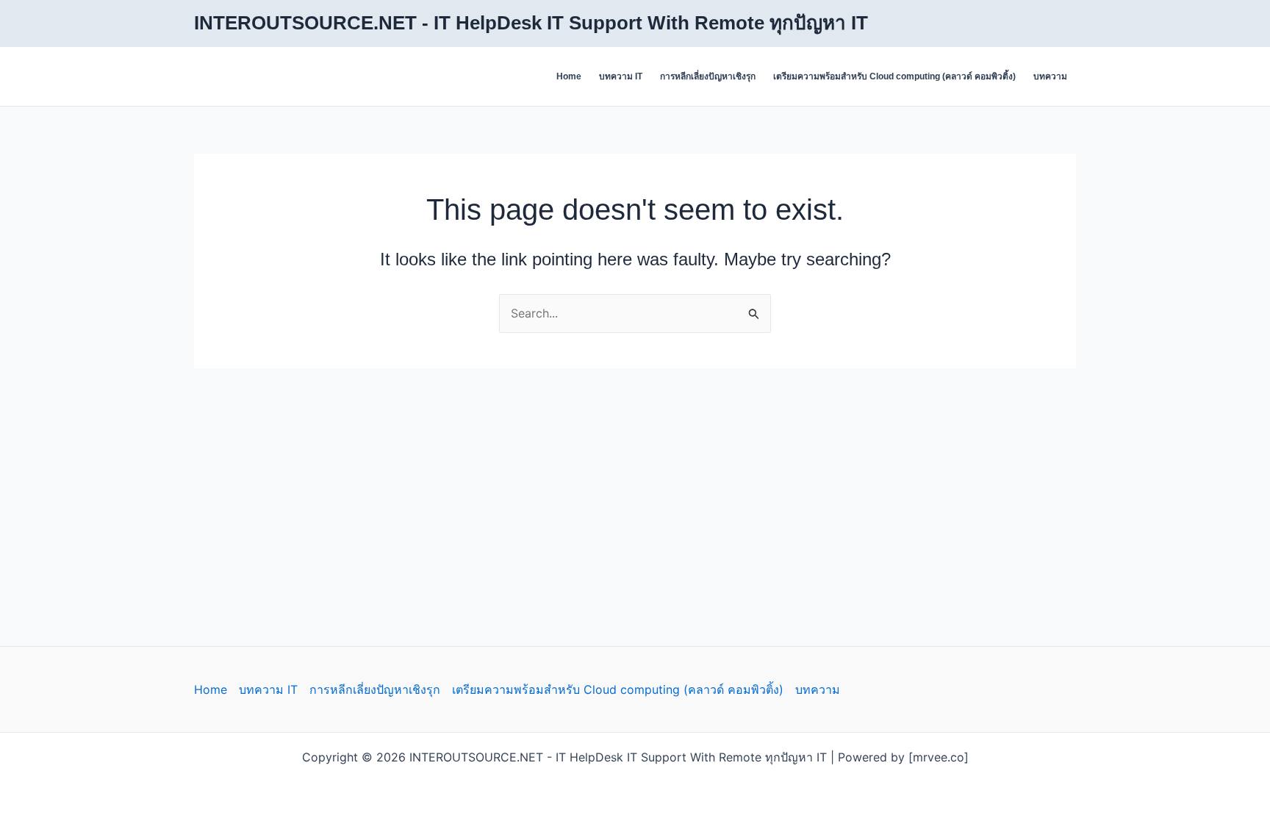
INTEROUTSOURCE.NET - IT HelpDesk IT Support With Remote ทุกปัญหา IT (531, 23)
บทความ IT (620, 76)
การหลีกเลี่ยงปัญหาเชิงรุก (708, 76)
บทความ (1050, 76)
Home (568, 76)
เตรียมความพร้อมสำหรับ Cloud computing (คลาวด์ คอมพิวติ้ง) (894, 76)
